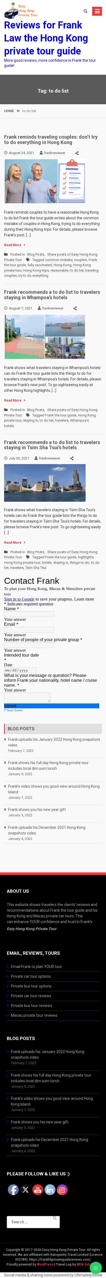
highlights (85, 557)
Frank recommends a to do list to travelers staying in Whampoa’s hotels (52, 294)
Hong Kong (62, 265)
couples (80, 260)
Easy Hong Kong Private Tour (31, 929)
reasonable (59, 270)
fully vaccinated (39, 265)
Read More (12, 245)
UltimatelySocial (88, 1275)
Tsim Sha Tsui (35, 568)
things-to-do (79, 562)
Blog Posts (35, 254)
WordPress (45, 1264)
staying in (30, 420)
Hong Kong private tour (22, 562)
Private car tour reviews (31, 996)
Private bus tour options (31, 986)
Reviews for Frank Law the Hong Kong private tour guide (46, 38)
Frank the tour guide (60, 415)
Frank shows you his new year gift (37, 809)
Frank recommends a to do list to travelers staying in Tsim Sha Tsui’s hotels (52, 445)
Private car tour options (31, 976)
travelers (61, 420)
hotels (47, 562)
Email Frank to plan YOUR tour (36, 966)
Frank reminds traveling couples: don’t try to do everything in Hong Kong (51, 139)
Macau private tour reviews (34, 1015)
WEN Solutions (88, 1264)
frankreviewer (54, 153)
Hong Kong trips (36, 270)
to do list (77, 270)
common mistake (59, 260)
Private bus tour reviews (31, 1005)
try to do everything (33, 275)
